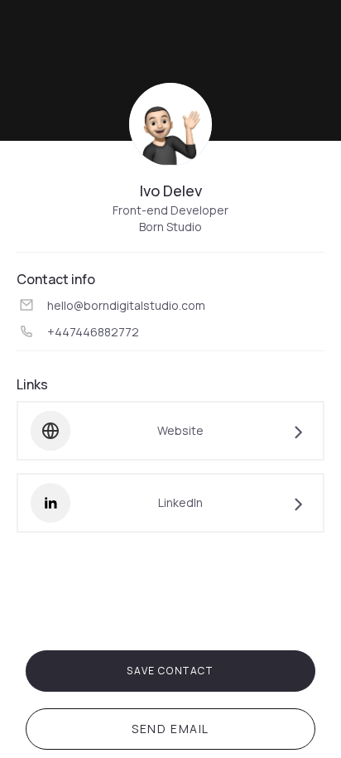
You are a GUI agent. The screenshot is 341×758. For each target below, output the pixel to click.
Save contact (170, 671)
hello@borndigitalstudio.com (126, 305)
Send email (170, 728)
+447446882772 (93, 332)
